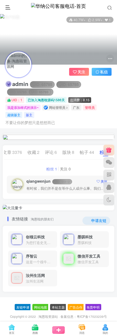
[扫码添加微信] (108, 162)
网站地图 (40, 307)
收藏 (33, 152)
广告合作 (75, 307)
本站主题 (58, 307)
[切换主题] (108, 200)
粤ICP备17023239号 (92, 316)
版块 (68, 152)
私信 (104, 71)
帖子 (87, 152)
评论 (51, 152)
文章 (12, 152)
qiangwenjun (48, 181)
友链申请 (22, 307)
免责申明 (93, 307)
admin (45, 84)
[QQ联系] (108, 187)
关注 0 (65, 169)
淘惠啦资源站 (48, 316)
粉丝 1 (51, 169)
